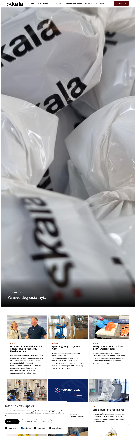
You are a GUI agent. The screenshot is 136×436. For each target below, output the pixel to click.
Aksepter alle (12, 421)
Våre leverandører (74, 3)
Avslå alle (45, 421)
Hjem (33, 3)
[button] (57, 4)
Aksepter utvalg (29, 421)
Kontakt (121, 3)
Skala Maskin (42, 3)
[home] (15, 4)
